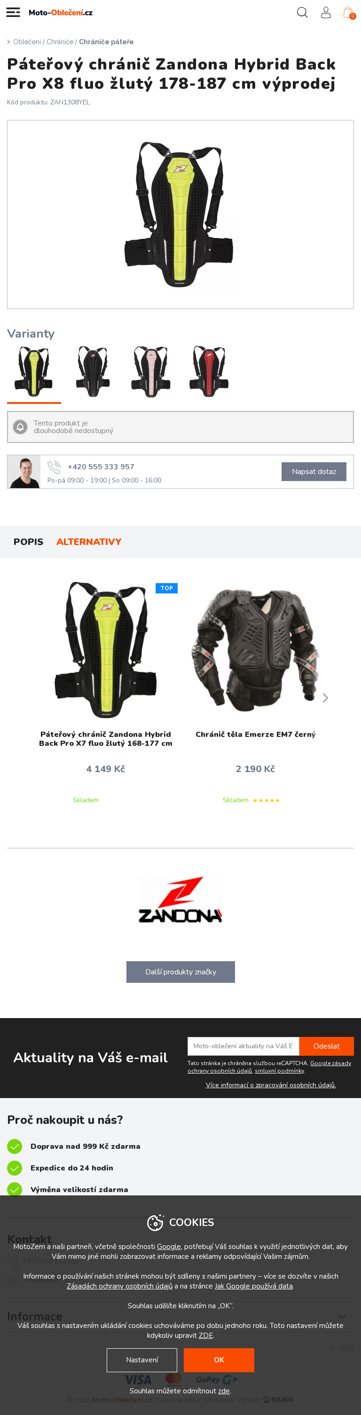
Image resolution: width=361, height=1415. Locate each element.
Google (169, 1246)
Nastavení (142, 1360)
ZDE (206, 1335)
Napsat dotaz (314, 471)
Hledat (302, 12)
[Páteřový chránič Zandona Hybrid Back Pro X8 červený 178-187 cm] (210, 372)
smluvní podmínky (279, 1071)
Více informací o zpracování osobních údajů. (271, 1085)
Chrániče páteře (106, 42)
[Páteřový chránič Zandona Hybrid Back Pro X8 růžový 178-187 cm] (151, 372)
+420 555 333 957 (101, 467)
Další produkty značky (180, 972)
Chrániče (60, 42)
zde (224, 1391)
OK (219, 1360)
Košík (353, 16)
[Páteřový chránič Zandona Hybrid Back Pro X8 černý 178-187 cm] (93, 372)
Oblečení (27, 42)
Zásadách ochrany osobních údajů (120, 1286)
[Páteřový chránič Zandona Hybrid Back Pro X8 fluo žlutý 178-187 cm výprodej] (34, 372)
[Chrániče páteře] (180, 214)
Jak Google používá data (254, 1286)
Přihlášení (325, 12)
